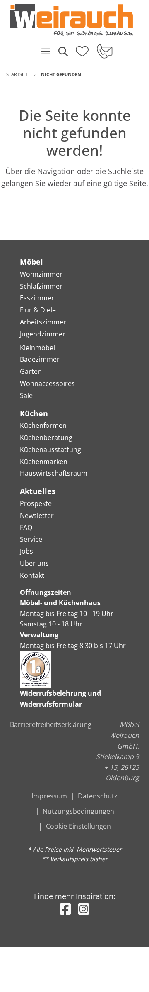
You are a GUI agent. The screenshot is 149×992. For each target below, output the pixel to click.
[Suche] (62, 51)
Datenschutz (98, 795)
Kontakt (32, 575)
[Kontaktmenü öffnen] (104, 51)
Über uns (34, 563)
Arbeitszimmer (43, 322)
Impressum (49, 795)
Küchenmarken (43, 461)
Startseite (18, 74)
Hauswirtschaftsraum (53, 473)
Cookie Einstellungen (78, 826)
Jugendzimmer (42, 334)
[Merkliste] (82, 48)
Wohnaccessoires (47, 383)
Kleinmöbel (37, 347)
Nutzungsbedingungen (78, 811)
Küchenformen (43, 425)
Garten (31, 371)
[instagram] (83, 909)
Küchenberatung (46, 437)
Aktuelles (37, 491)
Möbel (31, 262)
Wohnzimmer (41, 274)
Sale (26, 395)
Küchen (34, 413)
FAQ (26, 527)
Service (31, 539)
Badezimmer (40, 359)
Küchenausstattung (50, 449)
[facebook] (65, 909)
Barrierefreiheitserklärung (50, 724)
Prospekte (36, 503)
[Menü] (45, 51)
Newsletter (37, 515)
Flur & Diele (38, 309)
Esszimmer (37, 297)
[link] (71, 20)
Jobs (26, 551)
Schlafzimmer (41, 286)
